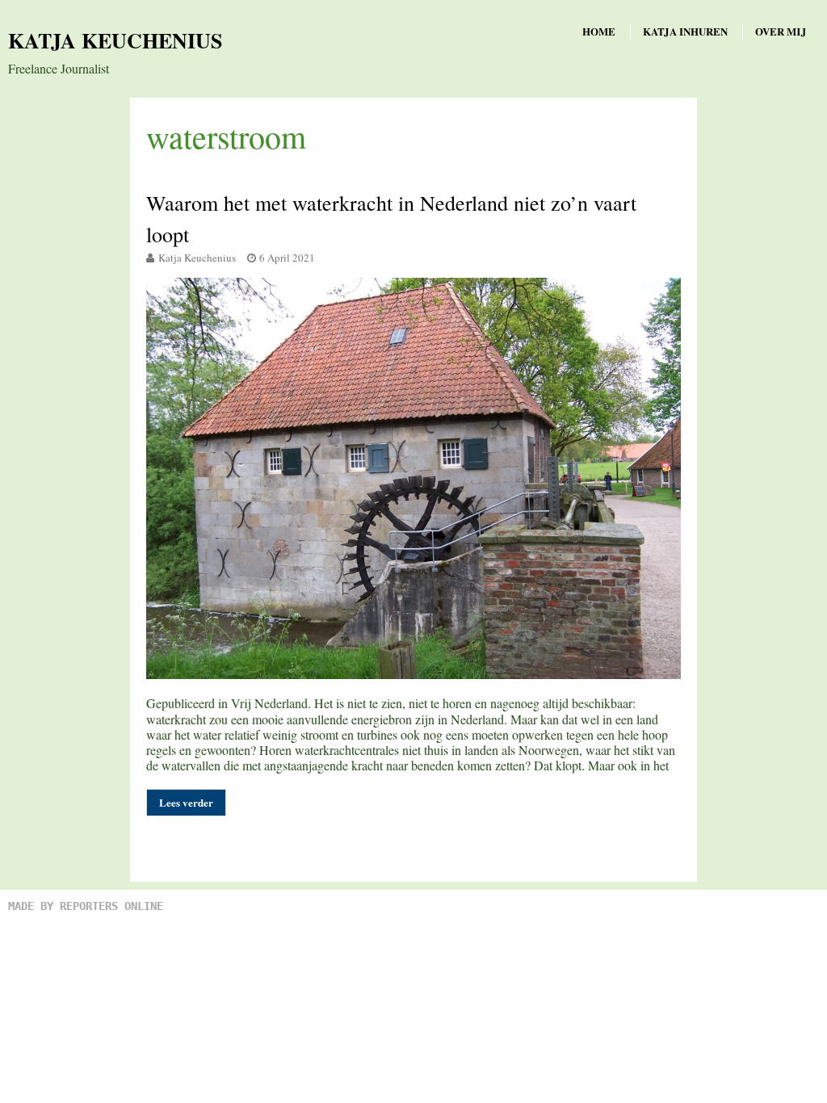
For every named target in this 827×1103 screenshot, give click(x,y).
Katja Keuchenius (115, 40)
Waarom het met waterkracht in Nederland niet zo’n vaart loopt (391, 218)
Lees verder (186, 802)
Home (598, 31)
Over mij (781, 31)
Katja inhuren (685, 31)
